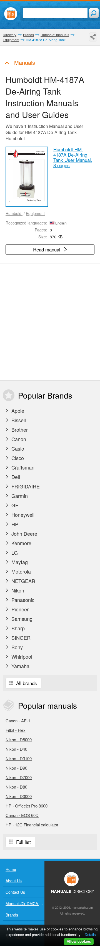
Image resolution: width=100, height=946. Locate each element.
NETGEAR (22, 580)
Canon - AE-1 (18, 720)
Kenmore (20, 543)
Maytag (19, 561)
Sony (16, 647)
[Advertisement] (50, 322)
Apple (17, 410)
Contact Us (15, 892)
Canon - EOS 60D (22, 815)
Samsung (21, 618)
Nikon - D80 (16, 787)
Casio (17, 448)
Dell (15, 476)
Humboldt (14, 213)
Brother (19, 429)
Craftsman (22, 467)
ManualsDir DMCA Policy (25, 903)
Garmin (19, 495)
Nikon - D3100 (19, 758)
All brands (26, 683)
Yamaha (19, 666)
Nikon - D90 (16, 768)
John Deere (23, 533)
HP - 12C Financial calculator (32, 825)
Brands (12, 915)
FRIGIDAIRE (25, 486)
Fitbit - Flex (16, 730)
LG (14, 552)
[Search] (94, 13)
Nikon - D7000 (19, 777)
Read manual (47, 249)
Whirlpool (21, 656)
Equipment (35, 213)
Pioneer (19, 609)
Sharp (17, 628)
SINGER (20, 637)
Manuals (23, 62)
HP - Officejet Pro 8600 (27, 806)
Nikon (17, 590)
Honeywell (22, 514)
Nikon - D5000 (19, 739)
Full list (23, 841)
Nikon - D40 (16, 749)
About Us (14, 880)
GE (14, 505)
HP (14, 524)
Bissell (18, 420)
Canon (18, 439)
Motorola (20, 571)
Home (11, 869)
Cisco (17, 457)
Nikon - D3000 (19, 796)
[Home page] (10, 14)
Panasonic (22, 599)
